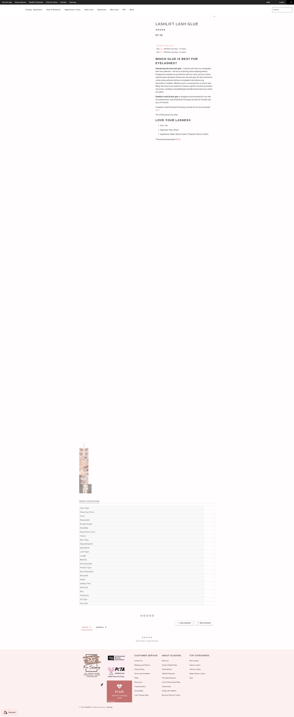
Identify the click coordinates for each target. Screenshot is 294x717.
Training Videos (140, 686)
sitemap (109, 707)
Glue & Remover (53, 10)
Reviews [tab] (85, 627)
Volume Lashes (195, 669)
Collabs (63, 2)
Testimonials (166, 686)
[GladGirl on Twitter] (82, 685)
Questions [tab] (100, 627)
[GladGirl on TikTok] (102, 684)
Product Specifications (89, 501)
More (132, 10)
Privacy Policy (139, 669)
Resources (138, 682)
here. (157, 110)
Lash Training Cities (141, 695)
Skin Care (114, 10)
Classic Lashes (194, 665)
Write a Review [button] (205, 623)
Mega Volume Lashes (197, 673)
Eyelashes (38, 10)
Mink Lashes (194, 661)
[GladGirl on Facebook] (86, 685)
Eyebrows (102, 10)
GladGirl (88, 707)
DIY (124, 10)
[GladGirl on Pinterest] (94, 685)
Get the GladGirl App (169, 665)
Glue (191, 678)
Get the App (7, 2)
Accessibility (138, 691)
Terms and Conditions (142, 673)
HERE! (178, 139)
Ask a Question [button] (185, 623)
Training (72, 2)
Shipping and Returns (142, 665)
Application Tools (73, 10)
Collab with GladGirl (169, 691)
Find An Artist (52, 2)
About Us (165, 661)
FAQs (136, 678)
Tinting (28, 10)
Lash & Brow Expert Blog (171, 682)
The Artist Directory (169, 678)
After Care (89, 10)
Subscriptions (20, 2)
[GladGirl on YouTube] (90, 685)
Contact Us (138, 661)
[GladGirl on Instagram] (98, 685)
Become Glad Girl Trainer (171, 695)
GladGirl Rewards (36, 2)
